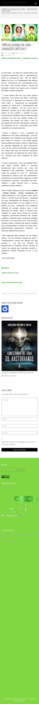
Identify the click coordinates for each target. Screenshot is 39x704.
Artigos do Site (8, 487)
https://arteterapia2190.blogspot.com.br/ (13, 541)
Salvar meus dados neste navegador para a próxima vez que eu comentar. (18, 443)
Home (3, 13)
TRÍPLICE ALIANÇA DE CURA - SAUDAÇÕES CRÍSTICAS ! (19, 293)
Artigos (22, 53)
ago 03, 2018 (7, 53)
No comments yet (9, 55)
